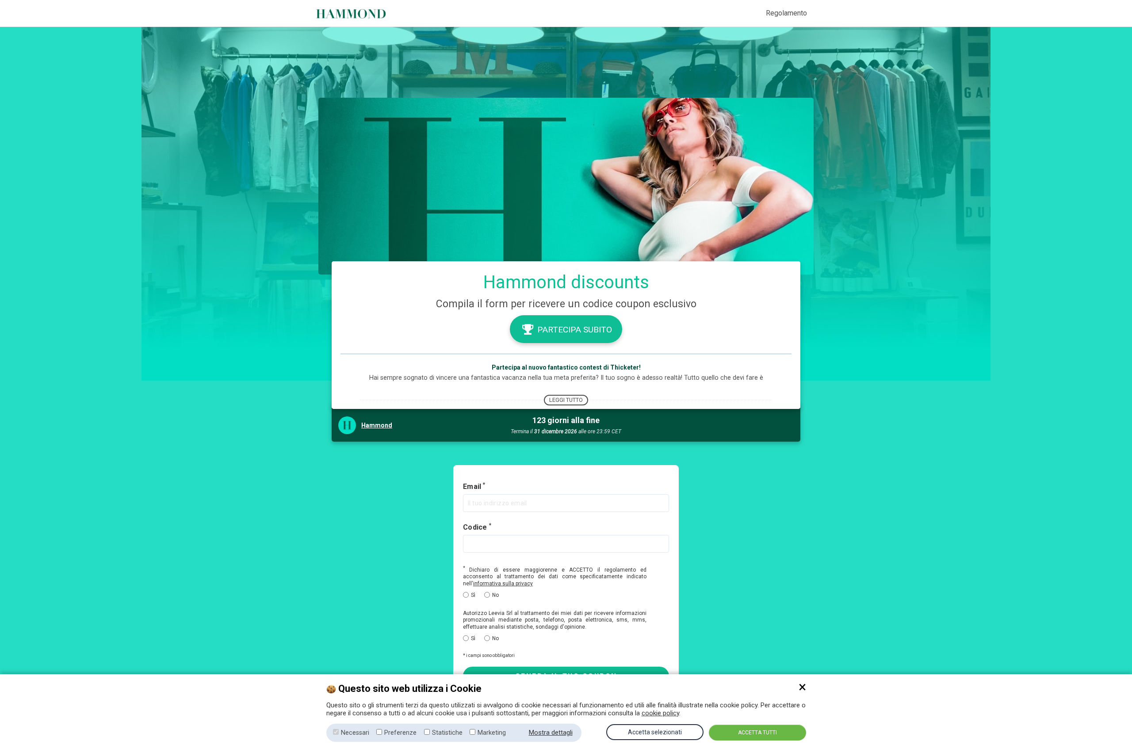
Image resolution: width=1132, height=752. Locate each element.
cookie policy (660, 713)
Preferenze (400, 733)
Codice (476, 527)
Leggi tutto (566, 400)
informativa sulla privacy (503, 583)
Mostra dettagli (551, 733)
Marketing (492, 733)
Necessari (355, 733)
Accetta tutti (757, 732)
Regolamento (786, 13)
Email (472, 487)
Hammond (376, 425)
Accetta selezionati (655, 732)
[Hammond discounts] (359, 13)
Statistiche (447, 733)
